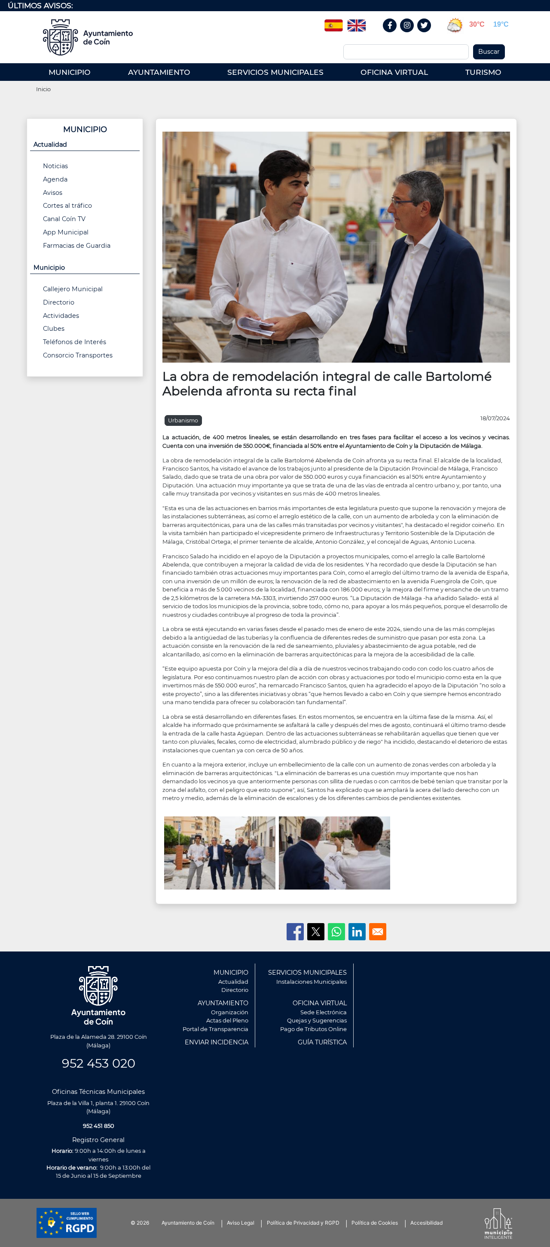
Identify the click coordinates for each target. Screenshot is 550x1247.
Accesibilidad (426, 1222)
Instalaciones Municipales (311, 981)
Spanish (333, 22)
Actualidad (233, 981)
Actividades (61, 316)
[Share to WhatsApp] (336, 931)
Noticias (55, 166)
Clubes (53, 329)
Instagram (411, 34)
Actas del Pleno (227, 1020)
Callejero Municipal (73, 289)
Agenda (55, 179)
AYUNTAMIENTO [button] (159, 72)
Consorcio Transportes (78, 355)
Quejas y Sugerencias (317, 1020)
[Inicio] (91, 37)
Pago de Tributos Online (313, 1028)
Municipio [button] (49, 267)
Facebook (394, 34)
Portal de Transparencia (215, 1028)
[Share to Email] (377, 931)
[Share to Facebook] (295, 931)
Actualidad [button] (50, 144)
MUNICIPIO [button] (70, 72)
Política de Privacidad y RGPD (303, 1222)
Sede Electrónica (323, 1012)
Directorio (58, 302)
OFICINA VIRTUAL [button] (394, 72)
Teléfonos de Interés (74, 342)
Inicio (43, 89)
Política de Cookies (374, 1222)
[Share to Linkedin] (357, 931)
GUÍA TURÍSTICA (322, 1042)
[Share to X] (315, 931)
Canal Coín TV (64, 219)
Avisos (52, 193)
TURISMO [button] (483, 72)
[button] (336, 246)
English (357, 22)
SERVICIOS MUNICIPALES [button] (275, 72)
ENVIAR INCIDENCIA (216, 1042)
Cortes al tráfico (67, 205)
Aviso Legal (240, 1222)
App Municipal (66, 232)
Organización (229, 1012)
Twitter (425, 34)
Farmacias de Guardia (76, 245)
